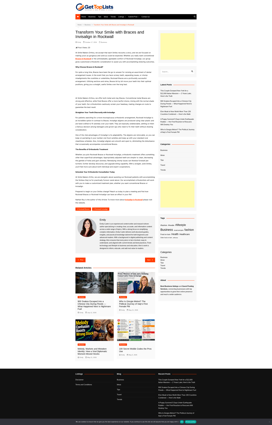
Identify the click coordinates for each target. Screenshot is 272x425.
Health (174, 234)
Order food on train (166, 237)
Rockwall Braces (83, 209)
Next (148, 260)
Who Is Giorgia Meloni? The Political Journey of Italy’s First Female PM (133, 304)
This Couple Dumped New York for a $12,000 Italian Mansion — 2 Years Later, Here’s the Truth (175, 93)
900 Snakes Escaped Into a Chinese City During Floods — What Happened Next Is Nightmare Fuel (176, 103)
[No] (269, 422)
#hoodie (171, 225)
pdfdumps (175, 237)
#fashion (163, 225)
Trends (113, 17)
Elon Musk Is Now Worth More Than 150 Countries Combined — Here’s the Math (175, 113)
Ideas (106, 17)
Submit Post (132, 17)
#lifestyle (180, 225)
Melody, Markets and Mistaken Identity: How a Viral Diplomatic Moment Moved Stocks (92, 351)
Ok (182, 422)
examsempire (178, 230)
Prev (81, 260)
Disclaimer (79, 380)
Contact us (146, 17)
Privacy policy (190, 422)
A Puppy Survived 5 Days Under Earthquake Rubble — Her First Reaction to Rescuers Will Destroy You (177, 121)
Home (83, 17)
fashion (189, 229)
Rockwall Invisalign (101, 209)
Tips (99, 17)
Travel (162, 165)
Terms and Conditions (83, 385)
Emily (79, 42)
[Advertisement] (177, 46)
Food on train (165, 234)
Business (92, 17)
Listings (121, 17)
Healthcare (184, 234)
